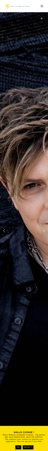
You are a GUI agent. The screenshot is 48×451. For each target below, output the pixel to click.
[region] (24, 230)
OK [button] (18, 447)
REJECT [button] (28, 447)
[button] (42, 6)
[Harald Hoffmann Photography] (18, 6)
